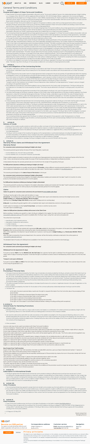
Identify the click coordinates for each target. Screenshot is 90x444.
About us (18, 3)
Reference (32, 3)
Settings (18, 432)
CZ (85, 0)
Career (48, 3)
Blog (41, 3)
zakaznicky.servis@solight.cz (65, 426)
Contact (56, 3)
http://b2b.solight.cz (35, 77)
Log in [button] (69, 3)
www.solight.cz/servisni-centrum (12, 215)
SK (87, 0)
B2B (25, 3)
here (20, 207)
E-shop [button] (81, 3)
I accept (8, 432)
